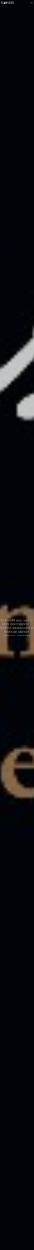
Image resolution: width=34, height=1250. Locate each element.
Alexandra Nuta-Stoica (24, 635)
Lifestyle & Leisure (10, 635)
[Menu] (31, 2)
